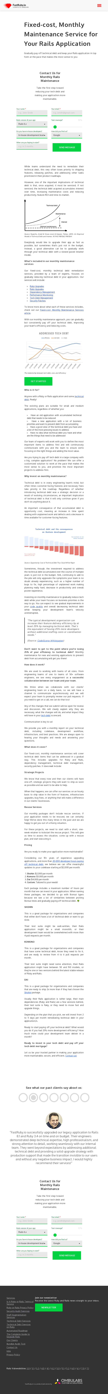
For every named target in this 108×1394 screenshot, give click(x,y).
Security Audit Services (18, 1311)
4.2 (52, 1368)
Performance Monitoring (41, 295)
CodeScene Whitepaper (50, 640)
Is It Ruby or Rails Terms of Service (20, 1302)
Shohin (27, 992)
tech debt (45, 715)
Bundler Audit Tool (16, 1344)
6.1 (78, 1368)
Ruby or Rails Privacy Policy (20, 1307)
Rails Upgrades (37, 289)
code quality (36, 606)
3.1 (33, 1368)
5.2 (67, 1368)
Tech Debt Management (41, 298)
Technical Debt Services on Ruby (19, 1325)
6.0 (73, 1368)
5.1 (63, 1368)
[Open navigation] (99, 5)
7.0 (82, 1368)
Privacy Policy (13, 1354)
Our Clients (12, 1340)
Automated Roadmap (17, 1330)
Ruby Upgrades (37, 286)
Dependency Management (42, 292)
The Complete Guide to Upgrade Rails (18, 1335)
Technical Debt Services (19, 1321)
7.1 (88, 1368)
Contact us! (71, 1055)
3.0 (28, 1368)
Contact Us (12, 1347)
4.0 (43, 1368)
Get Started (38, 381)
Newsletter (48, 1307)
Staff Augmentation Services (16, 1316)
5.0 (58, 1368)
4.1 (48, 1368)
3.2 (37, 1368)
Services (11, 1298)
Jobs (9, 1351)
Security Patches (38, 300)
